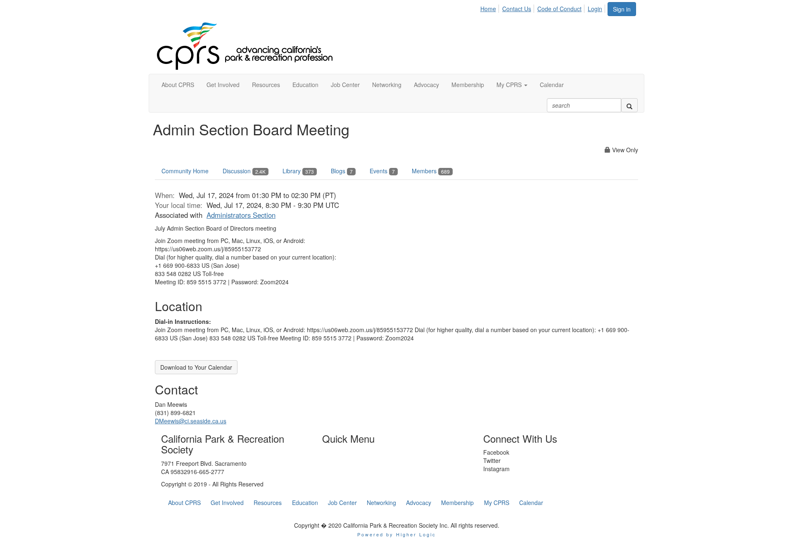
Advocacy (418, 502)
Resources (268, 502)
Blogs (342, 171)
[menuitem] (490, 7)
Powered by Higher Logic (396, 534)
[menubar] (544, 7)
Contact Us (516, 9)
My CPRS (496, 502)
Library (298, 171)
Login (595, 9)
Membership (457, 502)
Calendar (531, 502)
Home (488, 9)
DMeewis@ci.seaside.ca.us (190, 421)
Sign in (622, 9)
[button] (512, 84)
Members (431, 171)
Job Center (342, 502)
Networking (381, 502)
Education (305, 502)
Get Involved (227, 502)
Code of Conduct (559, 9)
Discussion (244, 171)
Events (382, 171)
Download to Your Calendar (196, 367)
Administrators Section (241, 215)
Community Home (185, 171)
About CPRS (184, 502)
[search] (629, 105)
